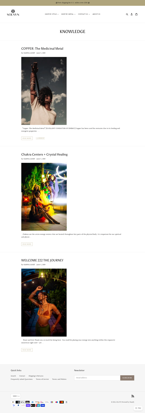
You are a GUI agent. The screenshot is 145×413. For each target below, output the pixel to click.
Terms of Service (42, 379)
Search (13, 376)
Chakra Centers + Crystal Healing (44, 154)
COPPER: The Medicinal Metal (42, 48)
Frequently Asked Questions (22, 379)
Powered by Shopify (128, 402)
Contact (22, 376)
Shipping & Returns (36, 376)
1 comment (40, 138)
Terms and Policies (59, 379)
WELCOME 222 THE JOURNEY (42, 260)
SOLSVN (118, 402)
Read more (27, 138)
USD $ (15, 396)
